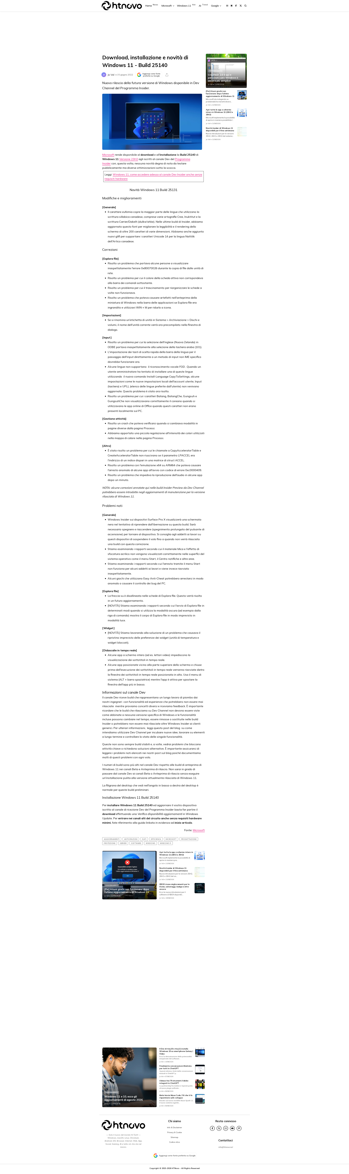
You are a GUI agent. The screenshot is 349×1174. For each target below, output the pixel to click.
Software (136, 843)
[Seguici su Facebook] (236, 5)
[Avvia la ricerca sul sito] (245, 5)
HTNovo (175, 1168)
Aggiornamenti (112, 839)
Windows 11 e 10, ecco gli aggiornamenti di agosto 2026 (123, 1098)
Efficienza (156, 839)
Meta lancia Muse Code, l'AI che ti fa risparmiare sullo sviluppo (175, 1096)
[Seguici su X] (240, 5)
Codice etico (174, 1142)
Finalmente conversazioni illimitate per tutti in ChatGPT (175, 1067)
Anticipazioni (131, 839)
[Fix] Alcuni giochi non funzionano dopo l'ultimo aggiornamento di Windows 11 (126, 891)
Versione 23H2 (128, 159)
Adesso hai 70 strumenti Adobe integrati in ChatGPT (173, 1081)
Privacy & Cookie (174, 1132)
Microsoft (108, 154)
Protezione (109, 843)
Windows (150, 843)
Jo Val (111, 74)
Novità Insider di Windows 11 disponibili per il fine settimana (173, 869)
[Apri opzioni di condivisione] (167, 75)
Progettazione (189, 839)
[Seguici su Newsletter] (225, 1128)
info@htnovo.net (225, 1147)
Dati (144, 839)
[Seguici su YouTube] (232, 1128)
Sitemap (174, 1137)
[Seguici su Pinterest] (239, 1128)
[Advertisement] (174, 33)
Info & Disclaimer (174, 1127)
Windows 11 (165, 843)
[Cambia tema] (232, 6)
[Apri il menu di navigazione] (227, 5)
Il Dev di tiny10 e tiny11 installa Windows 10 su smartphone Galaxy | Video (176, 1051)
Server (123, 843)
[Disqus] (153, 937)
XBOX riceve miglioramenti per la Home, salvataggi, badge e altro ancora (174, 886)
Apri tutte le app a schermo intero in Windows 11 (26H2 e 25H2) (176, 853)
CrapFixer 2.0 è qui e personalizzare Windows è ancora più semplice (223, 77)
